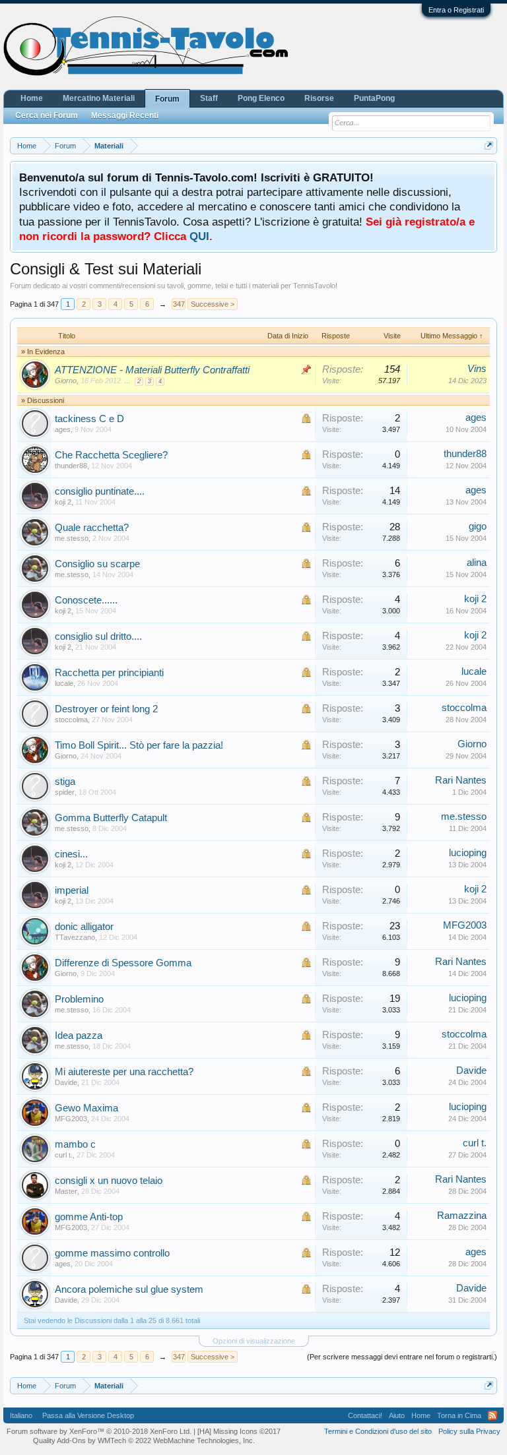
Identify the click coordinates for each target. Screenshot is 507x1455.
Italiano (21, 1415)
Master (66, 1191)
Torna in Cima (459, 1415)
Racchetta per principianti (109, 672)
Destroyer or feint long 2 (106, 709)
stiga (65, 781)
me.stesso (71, 538)
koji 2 (63, 502)
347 (179, 304)
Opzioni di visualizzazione (254, 1341)
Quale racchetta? (92, 527)
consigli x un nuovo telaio (108, 1180)
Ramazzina (462, 1215)
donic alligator (84, 926)
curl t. (64, 1155)
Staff (209, 98)
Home (31, 98)
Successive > (212, 304)
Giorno (66, 381)
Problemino (79, 999)
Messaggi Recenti (124, 115)
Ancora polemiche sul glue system (129, 1289)
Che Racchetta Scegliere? (111, 455)
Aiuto (397, 1415)
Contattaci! (365, 1415)
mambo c (75, 1144)
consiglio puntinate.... (100, 491)
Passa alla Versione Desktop (88, 1415)
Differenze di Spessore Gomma (123, 963)
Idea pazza (78, 1035)
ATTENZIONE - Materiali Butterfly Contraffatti (152, 370)
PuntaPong (374, 98)
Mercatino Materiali (99, 98)
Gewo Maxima (86, 1108)
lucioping (468, 853)
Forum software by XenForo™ (99, 1431)
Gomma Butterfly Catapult (111, 818)
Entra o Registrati (456, 10)
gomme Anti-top (89, 1217)
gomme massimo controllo (112, 1253)
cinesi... (71, 854)
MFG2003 (465, 925)
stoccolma (71, 720)
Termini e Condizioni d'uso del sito (378, 1431)
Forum (167, 99)
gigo (478, 526)
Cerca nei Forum (46, 115)
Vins (477, 368)
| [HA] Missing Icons (237, 1431)
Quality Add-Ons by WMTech (144, 1440)
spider (65, 792)
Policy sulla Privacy (469, 1431)
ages (63, 429)
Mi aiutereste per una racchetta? (124, 1072)
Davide (66, 1082)
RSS (492, 1415)
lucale (64, 683)
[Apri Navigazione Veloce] (489, 145)
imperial (71, 890)
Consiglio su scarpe (97, 564)
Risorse (319, 98)
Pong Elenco (261, 98)
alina (477, 562)
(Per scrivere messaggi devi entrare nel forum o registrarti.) (402, 1357)
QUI (199, 236)
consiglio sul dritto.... (98, 636)
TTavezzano (75, 937)
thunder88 (71, 466)
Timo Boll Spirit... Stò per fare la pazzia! (139, 745)
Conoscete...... (86, 600)
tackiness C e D (89, 419)
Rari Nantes (461, 780)
